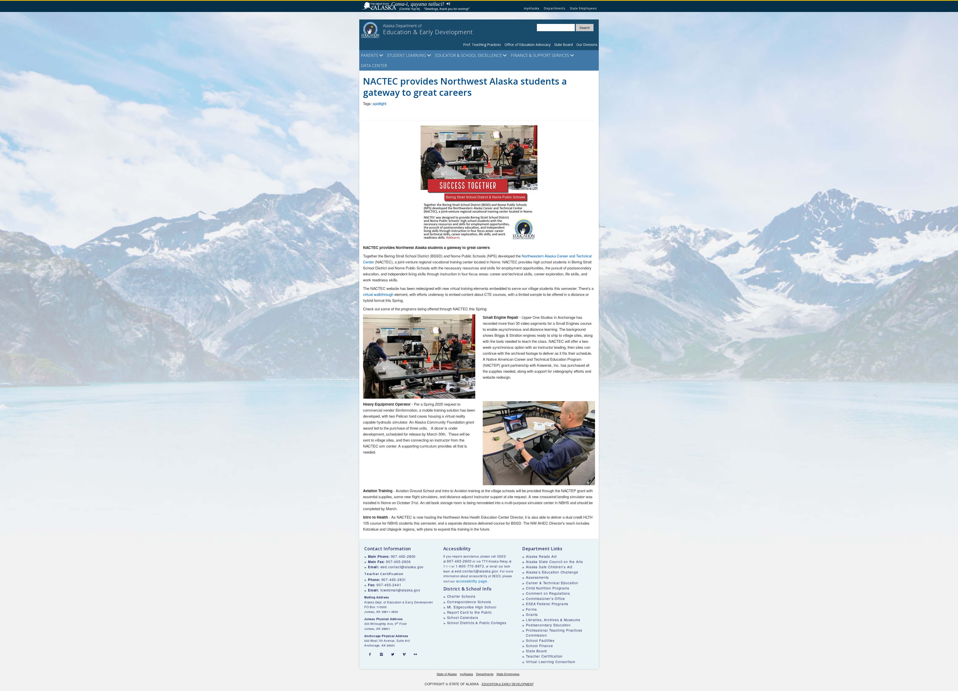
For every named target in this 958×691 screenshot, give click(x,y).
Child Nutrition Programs (547, 587)
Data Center (374, 65)
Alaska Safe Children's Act (549, 566)
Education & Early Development (508, 684)
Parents (370, 55)
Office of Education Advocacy (527, 44)
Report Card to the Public (469, 612)
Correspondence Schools (469, 601)
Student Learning (407, 55)
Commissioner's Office (545, 598)
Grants (532, 614)
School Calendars (462, 617)
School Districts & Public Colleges (476, 622)
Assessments (537, 577)
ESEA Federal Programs (547, 603)
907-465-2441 (388, 584)
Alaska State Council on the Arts (554, 561)
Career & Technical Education (552, 582)
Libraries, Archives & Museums (553, 619)
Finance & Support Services (540, 55)
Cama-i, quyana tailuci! (417, 4)
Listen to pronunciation (447, 3)
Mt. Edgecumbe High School (471, 606)
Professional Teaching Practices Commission (554, 632)
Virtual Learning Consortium (550, 661)
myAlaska (531, 8)
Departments (554, 8)
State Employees (583, 8)
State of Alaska (380, 6)
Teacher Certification (544, 656)
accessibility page (471, 580)
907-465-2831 (393, 579)
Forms (531, 609)
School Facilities (540, 640)
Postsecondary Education (548, 624)
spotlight (379, 103)
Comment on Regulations (548, 593)
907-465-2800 (403, 556)
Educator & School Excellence (469, 55)
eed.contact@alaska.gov (402, 566)
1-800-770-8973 (470, 566)
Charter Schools (461, 596)
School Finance (539, 645)
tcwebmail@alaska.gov (400, 589)
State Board (563, 44)
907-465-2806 (398, 561)
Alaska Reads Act (541, 556)
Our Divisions (587, 44)
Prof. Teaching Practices (482, 44)
